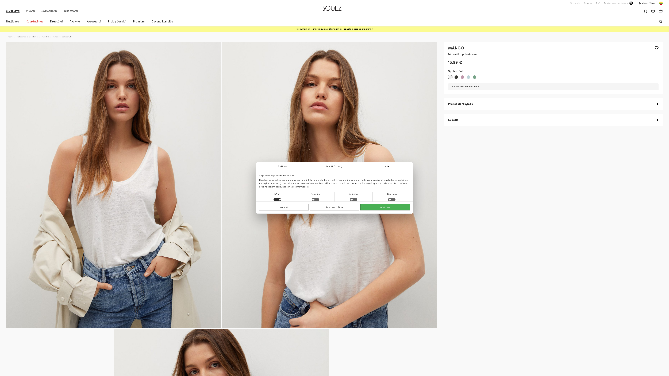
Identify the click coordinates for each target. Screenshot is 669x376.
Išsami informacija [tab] (334, 167)
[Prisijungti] (645, 11)
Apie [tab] (387, 167)
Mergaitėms (49, 11)
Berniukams (70, 11)
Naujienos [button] (12, 21)
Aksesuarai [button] (94, 21)
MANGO (45, 37)
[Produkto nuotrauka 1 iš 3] (113, 185)
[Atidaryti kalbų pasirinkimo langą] (661, 3)
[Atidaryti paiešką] (661, 21)
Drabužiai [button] (56, 21)
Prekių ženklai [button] (117, 21)
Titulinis (9, 37)
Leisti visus (385, 207)
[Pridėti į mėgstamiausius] (657, 47)
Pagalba (588, 3)
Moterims (13, 11)
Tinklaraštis (575, 3)
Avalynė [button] (75, 21)
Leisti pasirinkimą (334, 207)
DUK (598, 3)
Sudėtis (453, 120)
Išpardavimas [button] (34, 21)
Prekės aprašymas (460, 104)
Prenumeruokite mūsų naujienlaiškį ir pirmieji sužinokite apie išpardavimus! (334, 29)
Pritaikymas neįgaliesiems (616, 3)
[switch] (315, 199)
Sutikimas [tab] (282, 167)
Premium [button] (139, 21)
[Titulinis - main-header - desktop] (335, 7)
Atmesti (284, 207)
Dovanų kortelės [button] (162, 21)
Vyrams (30, 11)
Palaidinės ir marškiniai (27, 37)
